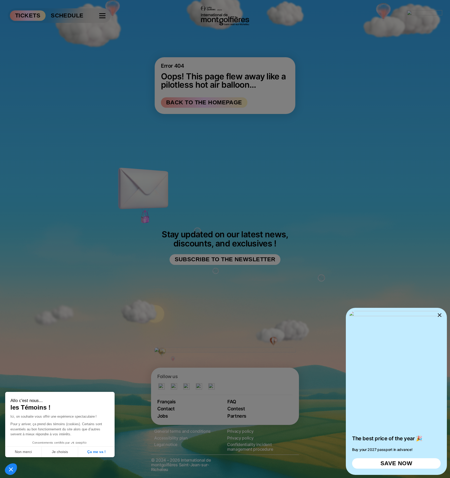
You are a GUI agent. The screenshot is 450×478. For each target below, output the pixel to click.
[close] (225, 239)
